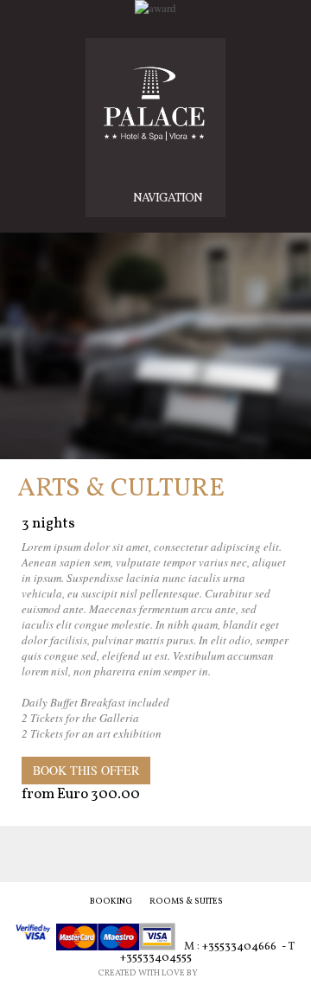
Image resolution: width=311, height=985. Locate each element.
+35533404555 (156, 958)
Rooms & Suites (186, 901)
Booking (111, 901)
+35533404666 (239, 948)
